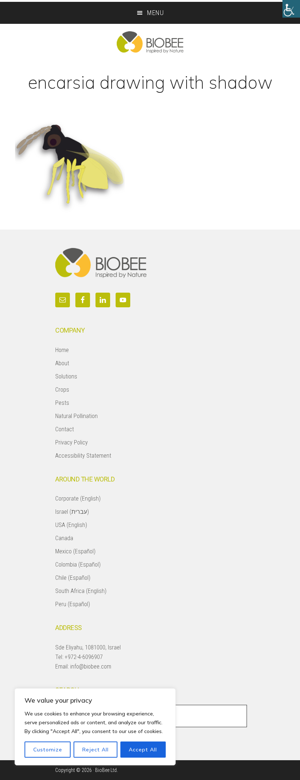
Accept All (143, 749)
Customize (47, 749)
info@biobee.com (90, 666)
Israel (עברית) (72, 511)
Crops (62, 389)
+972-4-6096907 (84, 656)
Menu (155, 13)
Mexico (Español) (75, 551)
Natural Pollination (76, 416)
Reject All (95, 749)
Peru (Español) (72, 604)
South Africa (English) (80, 590)
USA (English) (71, 524)
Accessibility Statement (83, 455)
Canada (64, 538)
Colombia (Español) (78, 564)
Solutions (66, 376)
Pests (62, 402)
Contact (64, 429)
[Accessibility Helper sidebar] (291, 9)
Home (62, 350)
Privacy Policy (71, 442)
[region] (95, 726)
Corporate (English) (78, 498)
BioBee (150, 42)
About (62, 363)
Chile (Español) (72, 577)
